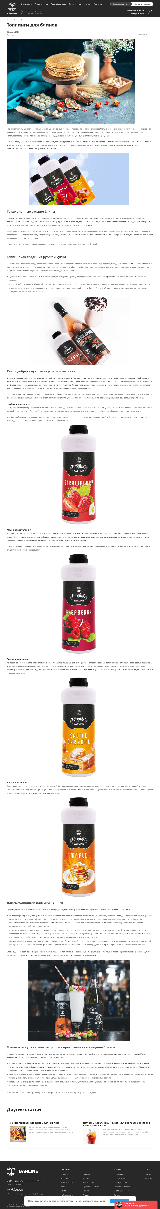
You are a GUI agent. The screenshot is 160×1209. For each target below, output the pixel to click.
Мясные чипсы (89, 1182)
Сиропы (64, 1174)
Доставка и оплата (122, 1186)
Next (153, 1132)
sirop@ (138, 14)
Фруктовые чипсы (91, 1186)
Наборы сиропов (68, 1195)
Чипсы (86, 1191)
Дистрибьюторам (58, 4)
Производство (75, 4)
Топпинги (65, 1178)
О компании (26, 4)
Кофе (63, 1186)
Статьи (87, 4)
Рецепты (148, 1178)
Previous (6, 1132)
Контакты (98, 4)
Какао (63, 1191)
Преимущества (41, 4)
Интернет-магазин (142, 4)
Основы (86, 1174)
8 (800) (135, 10)
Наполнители (67, 1182)
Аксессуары (88, 1195)
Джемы (86, 1178)
